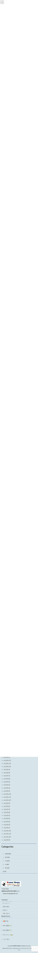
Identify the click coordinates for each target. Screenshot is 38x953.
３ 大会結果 (6, 861)
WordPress (10, 948)
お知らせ (5, 910)
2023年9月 (7, 769)
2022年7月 (7, 809)
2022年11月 (7, 797)
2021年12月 (7, 831)
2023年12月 (7, 760)
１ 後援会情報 (7, 854)
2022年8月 (7, 806)
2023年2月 (7, 788)
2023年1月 (7, 791)
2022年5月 (7, 815)
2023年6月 (7, 779)
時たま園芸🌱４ (7, 925)
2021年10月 (7, 837)
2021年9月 (7, 840)
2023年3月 (7, 785)
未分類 (4, 871)
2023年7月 (7, 776)
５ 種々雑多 (6, 868)
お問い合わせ (6, 913)
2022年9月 (7, 803)
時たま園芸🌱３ (7, 930)
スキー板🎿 (6, 939)
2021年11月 (7, 834)
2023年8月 (7, 772)
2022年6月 (7, 812)
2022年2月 (7, 824)
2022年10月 (7, 800)
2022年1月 (7, 827)
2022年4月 (7, 818)
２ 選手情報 (6, 857)
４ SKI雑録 (6, 864)
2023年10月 (7, 766)
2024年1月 (7, 757)
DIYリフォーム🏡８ (8, 934)
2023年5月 (7, 782)
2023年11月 (7, 763)
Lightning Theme (20, 948)
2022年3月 (7, 821)
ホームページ (6, 903)
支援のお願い (6, 906)
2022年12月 (7, 794)
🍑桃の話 (5, 921)
